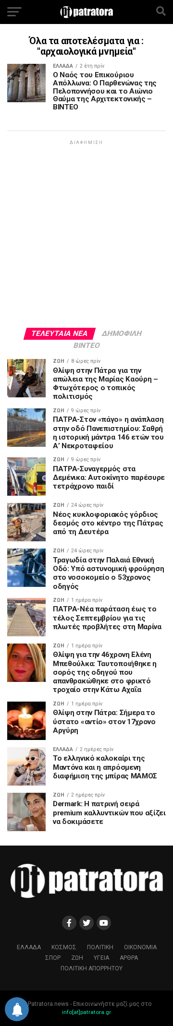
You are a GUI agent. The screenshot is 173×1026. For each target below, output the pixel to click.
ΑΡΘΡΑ (129, 957)
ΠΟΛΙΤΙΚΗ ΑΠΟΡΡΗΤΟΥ (92, 968)
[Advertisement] (86, 233)
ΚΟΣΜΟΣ (63, 947)
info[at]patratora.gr (86, 1012)
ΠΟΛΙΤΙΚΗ (100, 947)
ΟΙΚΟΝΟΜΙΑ (140, 947)
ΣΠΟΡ (53, 957)
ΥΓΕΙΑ (101, 957)
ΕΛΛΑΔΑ (29, 947)
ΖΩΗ (77, 957)
